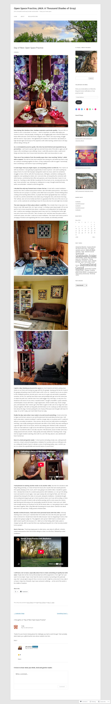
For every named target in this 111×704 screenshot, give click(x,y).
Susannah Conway (90, 268)
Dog (82, 251)
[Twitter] (82, 109)
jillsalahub (28, 647)
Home (15, 16)
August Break (91, 247)
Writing (92, 273)
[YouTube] (87, 109)
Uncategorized (92, 272)
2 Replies (16, 52)
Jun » (94, 237)
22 (91, 230)
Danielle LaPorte (80, 250)
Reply (15, 640)
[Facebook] (76, 109)
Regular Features (33, 16)
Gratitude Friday (19, 613)
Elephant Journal (89, 251)
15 (91, 228)
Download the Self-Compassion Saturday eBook (83, 139)
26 (82, 232)
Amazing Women (81, 247)
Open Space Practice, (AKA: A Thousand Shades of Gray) (45, 8)
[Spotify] (90, 109)
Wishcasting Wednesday (82, 273)
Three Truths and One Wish (85, 271)
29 (91, 232)
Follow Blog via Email (81, 84)
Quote (89, 260)
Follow (78, 102)
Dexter (78, 251)
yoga (77, 275)
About (22, 16)
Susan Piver (80, 270)
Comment (62, 686)
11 (79, 228)
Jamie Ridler (79, 257)
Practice (84, 261)
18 (79, 230)
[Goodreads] (84, 109)
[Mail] (93, 109)
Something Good (62, 613)
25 (79, 232)
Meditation (84, 259)
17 (76, 230)
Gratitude (77, 201)
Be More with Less (81, 248)
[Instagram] (79, 109)
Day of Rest (30, 602)
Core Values (91, 248)
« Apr (76, 237)
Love (85, 257)
